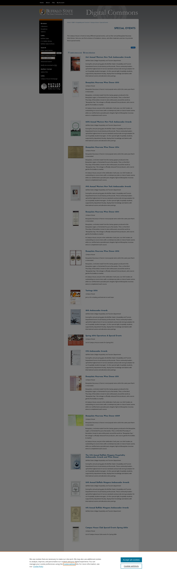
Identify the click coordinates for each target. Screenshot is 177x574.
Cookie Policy (38, 566)
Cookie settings (69, 564)
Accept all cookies (131, 559)
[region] (88, 562)
